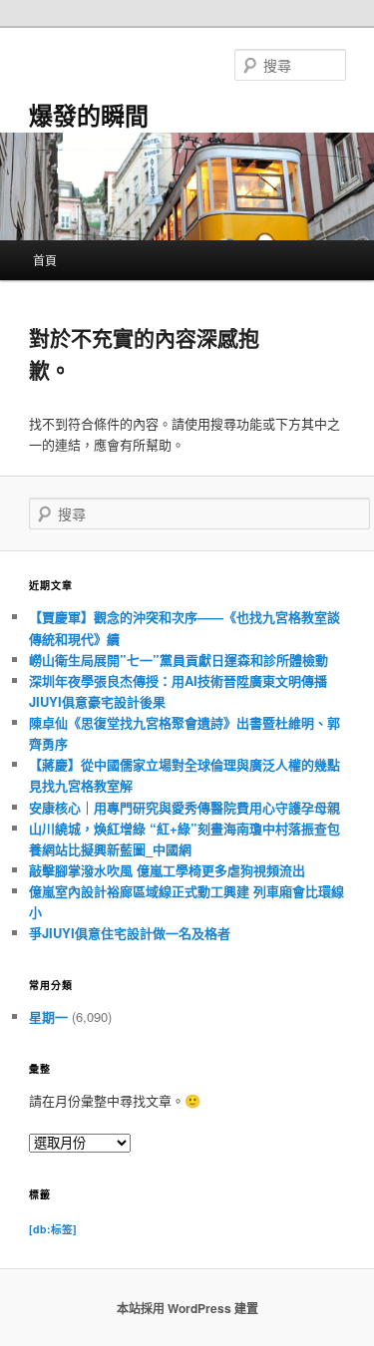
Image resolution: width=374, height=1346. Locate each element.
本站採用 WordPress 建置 (187, 1308)
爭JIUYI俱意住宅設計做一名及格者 (129, 932)
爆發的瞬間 (89, 115)
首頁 (45, 259)
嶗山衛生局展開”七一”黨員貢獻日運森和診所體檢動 (178, 659)
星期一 (48, 1016)
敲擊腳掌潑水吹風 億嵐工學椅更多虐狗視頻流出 (167, 869)
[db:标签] (53, 1228)
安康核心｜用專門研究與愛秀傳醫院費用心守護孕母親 (184, 807)
